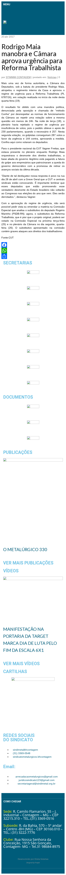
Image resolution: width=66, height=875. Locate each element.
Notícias (52, 77)
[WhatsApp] (33, 250)
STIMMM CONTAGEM (18, 77)
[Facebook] (33, 245)
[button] (5, 12)
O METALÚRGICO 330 (25, 549)
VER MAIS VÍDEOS (21, 663)
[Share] (33, 256)
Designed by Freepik (33, 862)
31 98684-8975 (48, 846)
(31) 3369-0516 (42, 818)
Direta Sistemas (41, 859)
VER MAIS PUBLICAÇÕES (28, 562)
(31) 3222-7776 (23, 832)
